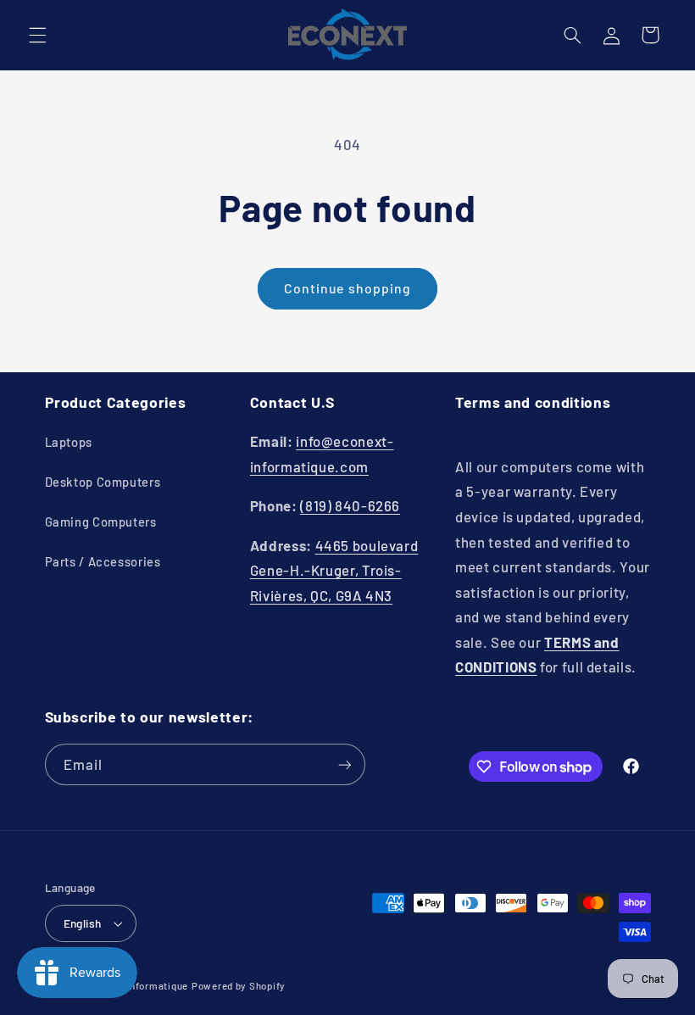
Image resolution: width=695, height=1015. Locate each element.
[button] (37, 34)
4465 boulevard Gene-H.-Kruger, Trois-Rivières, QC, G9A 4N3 (334, 570)
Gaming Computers (101, 521)
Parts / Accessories (103, 561)
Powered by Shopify (239, 985)
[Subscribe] (344, 764)
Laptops (68, 441)
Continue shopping (347, 288)
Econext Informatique (136, 985)
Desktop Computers (103, 481)
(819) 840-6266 (350, 505)
